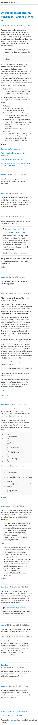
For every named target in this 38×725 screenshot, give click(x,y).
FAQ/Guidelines (22, 711)
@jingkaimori (23, 517)
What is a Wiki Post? (17, 232)
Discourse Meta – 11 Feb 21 (14, 229)
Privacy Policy (19, 715)
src (12, 52)
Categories (11, 711)
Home (3, 711)
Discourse (13, 720)
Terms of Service (7, 715)
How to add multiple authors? (16, 608)
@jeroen (10, 284)
